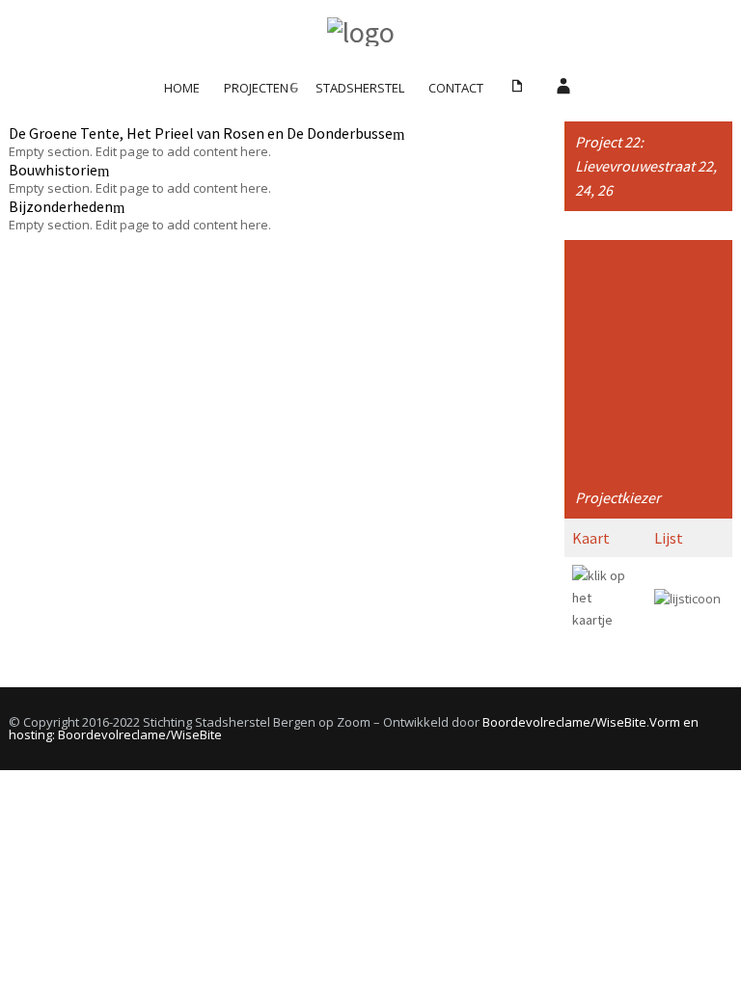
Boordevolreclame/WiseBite (564, 722)
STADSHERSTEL (360, 87)
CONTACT (455, 87)
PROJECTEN (256, 87)
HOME (182, 87)
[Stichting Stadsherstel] (370, 31)
